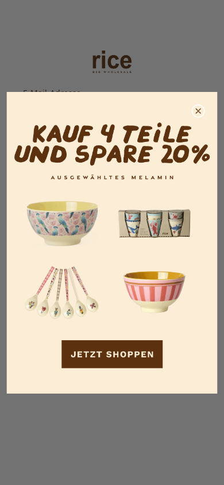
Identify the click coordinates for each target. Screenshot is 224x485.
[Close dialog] (198, 111)
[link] (112, 243)
